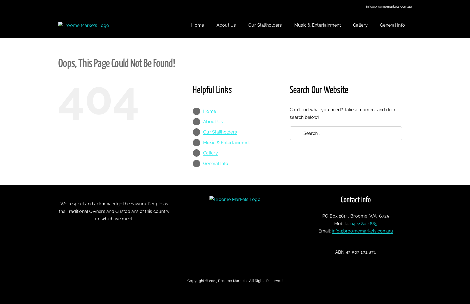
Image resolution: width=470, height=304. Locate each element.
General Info (215, 163)
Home (209, 111)
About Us (213, 121)
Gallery (210, 153)
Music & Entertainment (226, 142)
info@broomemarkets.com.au (389, 6)
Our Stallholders (220, 132)
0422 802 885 (364, 223)
